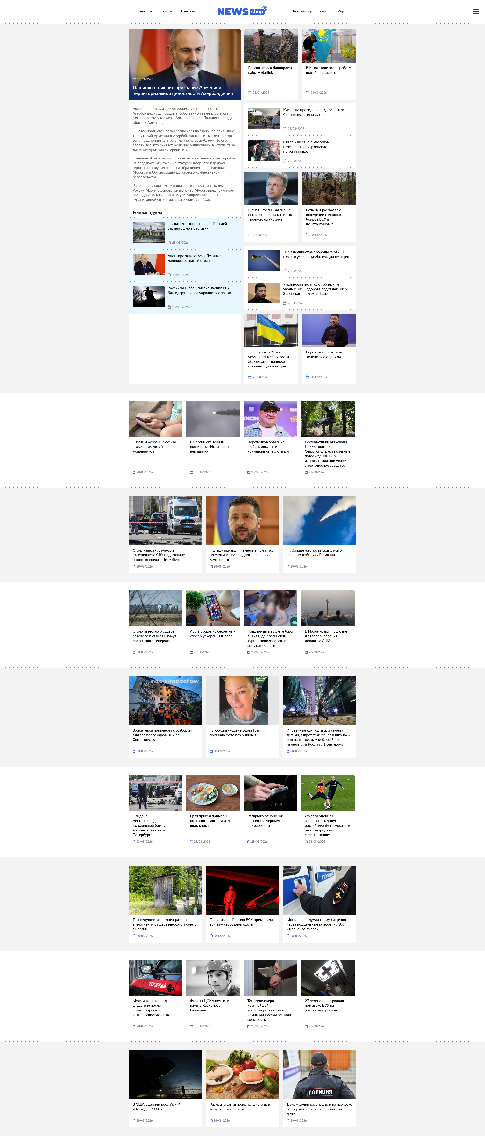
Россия (168, 11)
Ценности (188, 11)
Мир (340, 11)
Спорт (324, 11)
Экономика (146, 11)
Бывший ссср (302, 11)
